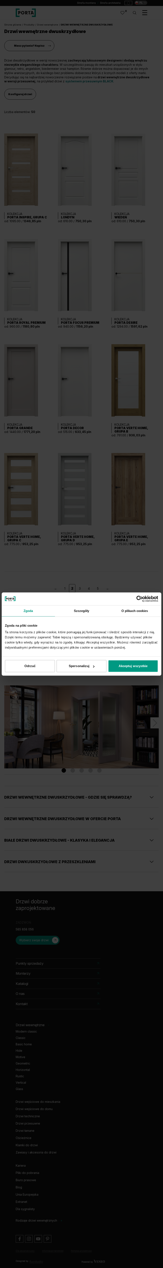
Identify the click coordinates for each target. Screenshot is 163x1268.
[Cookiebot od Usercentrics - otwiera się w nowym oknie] (139, 599)
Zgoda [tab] (28, 611)
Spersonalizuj (79, 666)
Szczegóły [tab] (81, 611)
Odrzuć (30, 666)
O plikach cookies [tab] (134, 611)
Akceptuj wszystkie (133, 666)
